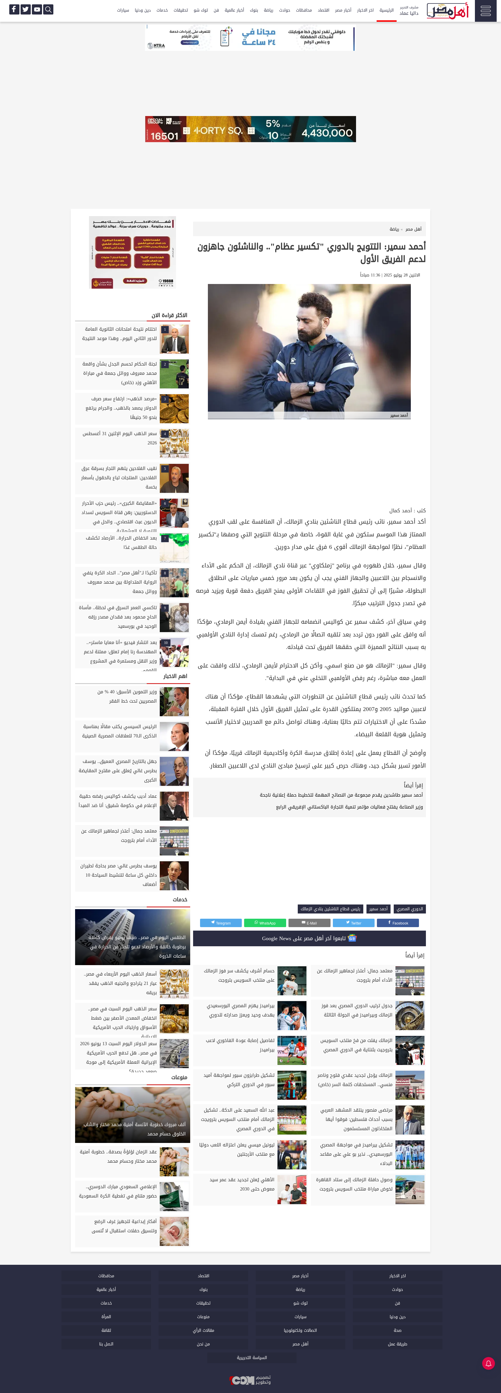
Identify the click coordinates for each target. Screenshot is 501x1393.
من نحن (203, 1344)
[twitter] (26, 9)
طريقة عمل (397, 1344)
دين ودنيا (143, 10)
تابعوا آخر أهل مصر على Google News (305, 938)
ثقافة (106, 1330)
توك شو (201, 10)
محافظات (304, 10)
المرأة (106, 1317)
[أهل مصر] (447, 12)
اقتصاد (323, 10)
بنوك (254, 10)
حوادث (284, 10)
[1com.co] (250, 1381)
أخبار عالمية (234, 10)
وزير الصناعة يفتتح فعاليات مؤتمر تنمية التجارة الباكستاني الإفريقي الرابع (349, 806)
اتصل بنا (106, 1344)
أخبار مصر (343, 10)
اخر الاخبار (365, 10)
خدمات (162, 10)
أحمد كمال (400, 510)
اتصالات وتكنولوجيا (300, 1330)
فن (216, 10)
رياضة (268, 10)
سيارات (123, 10)
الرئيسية (387, 10)
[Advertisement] (309, 462)
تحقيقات (181, 10)
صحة (398, 1330)
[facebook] (14, 9)
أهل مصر (300, 1344)
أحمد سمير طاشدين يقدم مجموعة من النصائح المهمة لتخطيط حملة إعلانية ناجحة (341, 794)
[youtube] (37, 9)
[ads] (250, 38)
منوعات (203, 1317)
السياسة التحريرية (252, 1358)
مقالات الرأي (203, 1330)
